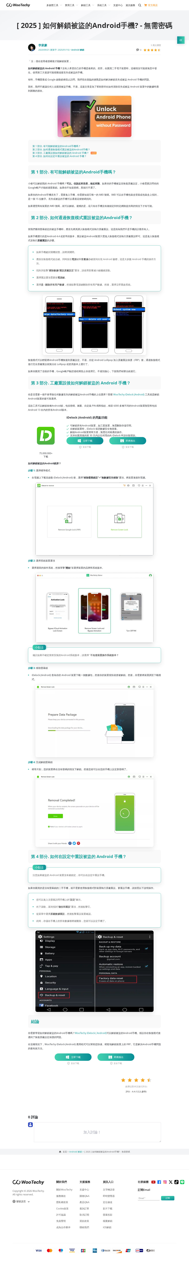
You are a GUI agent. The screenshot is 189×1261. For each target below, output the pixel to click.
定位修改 (107, 1202)
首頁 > (66, 1151)
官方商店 (153, 5)
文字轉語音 (109, 1189)
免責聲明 (61, 1221)
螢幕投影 (107, 1214)
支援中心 (118, 5)
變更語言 (21, 1201)
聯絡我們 (84, 1227)
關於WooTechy (64, 1189)
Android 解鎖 (77, 49)
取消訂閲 (84, 1214)
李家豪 (42, 45)
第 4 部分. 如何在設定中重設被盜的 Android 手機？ (59, 156)
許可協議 (61, 1214)
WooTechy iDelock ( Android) (91, 1033)
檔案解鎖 (107, 1221)
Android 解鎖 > (76, 1151)
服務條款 (61, 1196)
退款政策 (84, 1221)
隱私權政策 (62, 1202)
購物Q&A (84, 1196)
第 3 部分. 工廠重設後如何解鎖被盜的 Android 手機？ (60, 153)
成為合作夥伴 (63, 1227)
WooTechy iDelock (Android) (128, 394)
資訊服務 (130, 5)
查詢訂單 (84, 1208)
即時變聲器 (109, 1196)
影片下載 (107, 1208)
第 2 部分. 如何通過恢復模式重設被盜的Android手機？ (61, 149)
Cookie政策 (62, 1208)
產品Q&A (84, 1202)
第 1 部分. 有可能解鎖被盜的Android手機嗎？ (56, 146)
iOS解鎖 (107, 1227)
